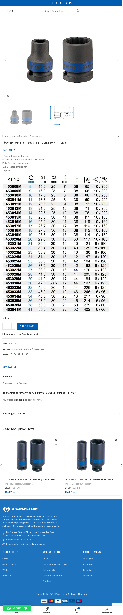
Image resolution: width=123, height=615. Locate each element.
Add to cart (27, 326)
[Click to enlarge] (8, 96)
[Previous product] (111, 136)
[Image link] (20, 509)
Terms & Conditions (53, 575)
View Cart (7, 575)
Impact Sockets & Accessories (27, 136)
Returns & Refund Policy (55, 564)
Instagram (88, 558)
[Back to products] (115, 136)
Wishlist (6, 569)
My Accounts (9, 564)
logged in (20, 399)
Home (5, 136)
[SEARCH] (78, 11)
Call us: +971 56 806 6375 (19, 539)
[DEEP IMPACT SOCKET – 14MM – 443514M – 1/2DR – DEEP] (91, 455)
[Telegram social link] (70, 3)
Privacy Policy (50, 569)
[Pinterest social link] (61, 3)
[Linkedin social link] (66, 3)
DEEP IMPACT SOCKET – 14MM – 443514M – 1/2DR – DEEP (89, 481)
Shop (45, 558)
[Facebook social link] (52, 3)
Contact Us (48, 581)
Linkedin (87, 569)
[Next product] (119, 136)
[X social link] (56, 3)
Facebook (88, 564)
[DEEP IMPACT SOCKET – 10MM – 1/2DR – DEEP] (31, 455)
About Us (88, 575)
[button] (5, 60)
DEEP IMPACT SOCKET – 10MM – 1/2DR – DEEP (30, 479)
